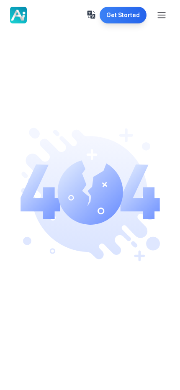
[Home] (18, 15)
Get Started (123, 14)
